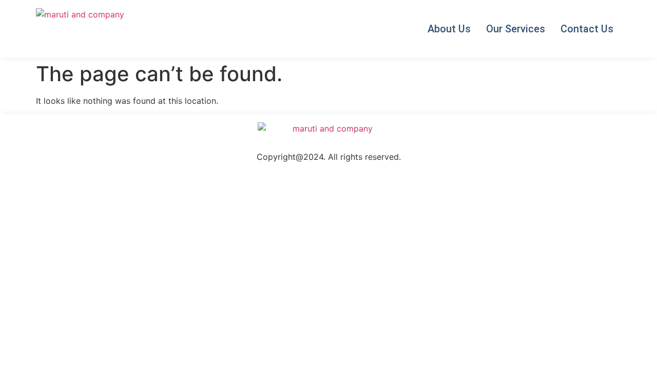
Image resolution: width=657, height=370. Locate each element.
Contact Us (587, 29)
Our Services (515, 29)
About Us (449, 29)
